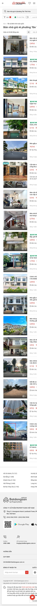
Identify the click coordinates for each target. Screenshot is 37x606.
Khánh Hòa (9, 480)
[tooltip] (28, 32)
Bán (4, 24)
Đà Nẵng (8, 477)
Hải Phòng (9, 483)
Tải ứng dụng (20, 3)
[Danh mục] (3, 3)
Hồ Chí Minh (10, 473)
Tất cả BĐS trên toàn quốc (15, 24)
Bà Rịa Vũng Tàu (11, 487)
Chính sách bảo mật (28, 587)
